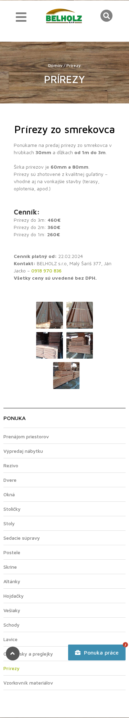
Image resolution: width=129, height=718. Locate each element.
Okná (9, 494)
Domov (55, 65)
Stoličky (12, 509)
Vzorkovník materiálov (28, 683)
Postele (11, 552)
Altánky (11, 581)
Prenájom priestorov (26, 436)
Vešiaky (11, 610)
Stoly (9, 523)
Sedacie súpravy (21, 538)
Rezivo (10, 465)
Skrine (10, 567)
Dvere (10, 480)
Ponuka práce (100, 652)
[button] (106, 16)
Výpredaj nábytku (23, 451)
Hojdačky (13, 596)
